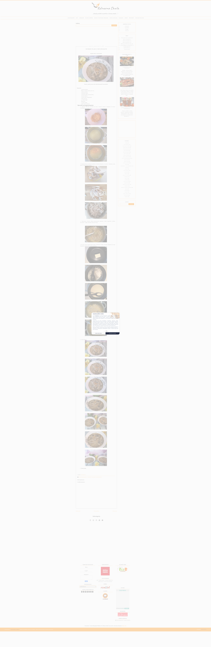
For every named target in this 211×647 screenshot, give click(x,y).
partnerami (97, 315)
